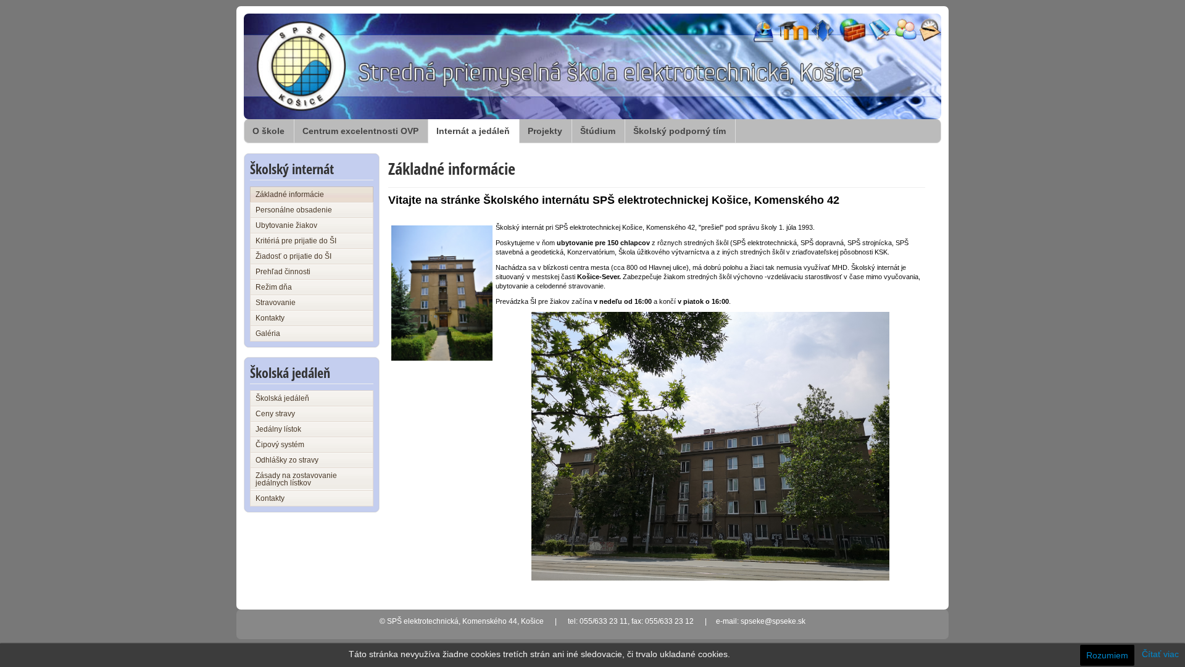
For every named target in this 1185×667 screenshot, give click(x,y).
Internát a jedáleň (473, 131)
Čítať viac (1160, 654)
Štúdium (597, 131)
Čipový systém (280, 444)
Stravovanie (276, 302)
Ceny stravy (275, 413)
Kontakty (270, 318)
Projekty (545, 131)
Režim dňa (274, 287)
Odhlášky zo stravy (287, 460)
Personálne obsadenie (294, 210)
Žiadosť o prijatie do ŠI (293, 256)
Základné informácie (290, 194)
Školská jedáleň (282, 398)
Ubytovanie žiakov (286, 225)
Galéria (268, 333)
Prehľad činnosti (283, 271)
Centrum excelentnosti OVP (360, 131)
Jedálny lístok (278, 429)
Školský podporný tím (679, 131)
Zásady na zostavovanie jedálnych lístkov (296, 479)
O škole (268, 131)
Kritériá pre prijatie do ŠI (296, 241)
